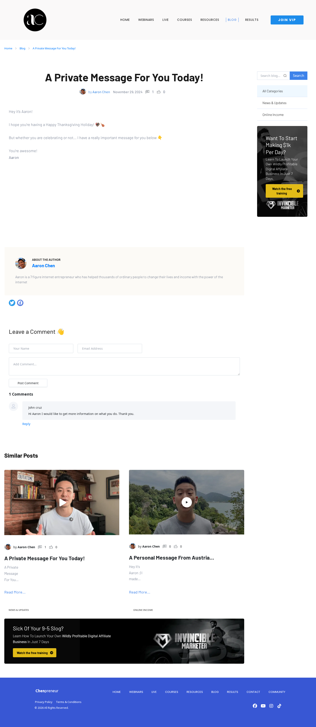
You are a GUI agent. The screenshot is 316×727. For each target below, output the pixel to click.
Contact (253, 692)
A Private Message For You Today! (54, 48)
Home (125, 20)
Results (252, 20)
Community (276, 692)
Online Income (143, 610)
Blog (232, 20)
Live (166, 20)
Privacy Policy (43, 702)
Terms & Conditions (68, 702)
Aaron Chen (43, 265)
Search (298, 75)
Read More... (15, 592)
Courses (184, 20)
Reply (26, 424)
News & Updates (19, 610)
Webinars (146, 20)
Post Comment (28, 383)
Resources (210, 20)
